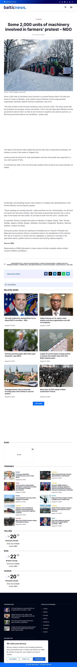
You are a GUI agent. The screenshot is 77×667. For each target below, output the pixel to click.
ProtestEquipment (49, 264)
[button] (71, 7)
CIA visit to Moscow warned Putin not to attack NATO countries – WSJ (20, 319)
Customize (13, 659)
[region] (26, 651)
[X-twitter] (72, 2)
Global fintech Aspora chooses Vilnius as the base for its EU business (61, 509)
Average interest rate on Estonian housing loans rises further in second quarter (19, 391)
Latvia (39, 19)
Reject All (26, 659)
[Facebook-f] (59, 2)
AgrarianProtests (17, 263)
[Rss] (69, 2)
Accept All (39, 659)
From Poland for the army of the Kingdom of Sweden (26, 498)
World (53, 518)
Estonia (54, 495)
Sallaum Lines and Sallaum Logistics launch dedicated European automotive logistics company (25, 510)
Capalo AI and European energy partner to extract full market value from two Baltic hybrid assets (55, 356)
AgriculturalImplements (31, 263)
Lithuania (54, 472)
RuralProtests (61, 264)
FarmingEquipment (13, 264)
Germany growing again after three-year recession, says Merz (20, 355)
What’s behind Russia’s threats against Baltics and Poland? (61, 475)
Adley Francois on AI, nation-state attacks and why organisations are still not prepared (55, 320)
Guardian (18, 518)
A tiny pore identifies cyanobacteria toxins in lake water (25, 475)
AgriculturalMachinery (48, 263)
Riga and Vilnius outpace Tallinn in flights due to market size (62, 498)
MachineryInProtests (36, 264)
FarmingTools (23, 264)
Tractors (69, 264)
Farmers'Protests (62, 263)
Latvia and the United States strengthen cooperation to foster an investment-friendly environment (26, 487)
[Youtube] (64, 2)
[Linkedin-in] (62, 2)
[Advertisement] (38, 132)
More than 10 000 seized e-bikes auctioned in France (52, 390)
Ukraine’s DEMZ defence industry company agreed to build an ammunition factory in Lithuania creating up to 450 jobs (62, 487)
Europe (18, 472)
